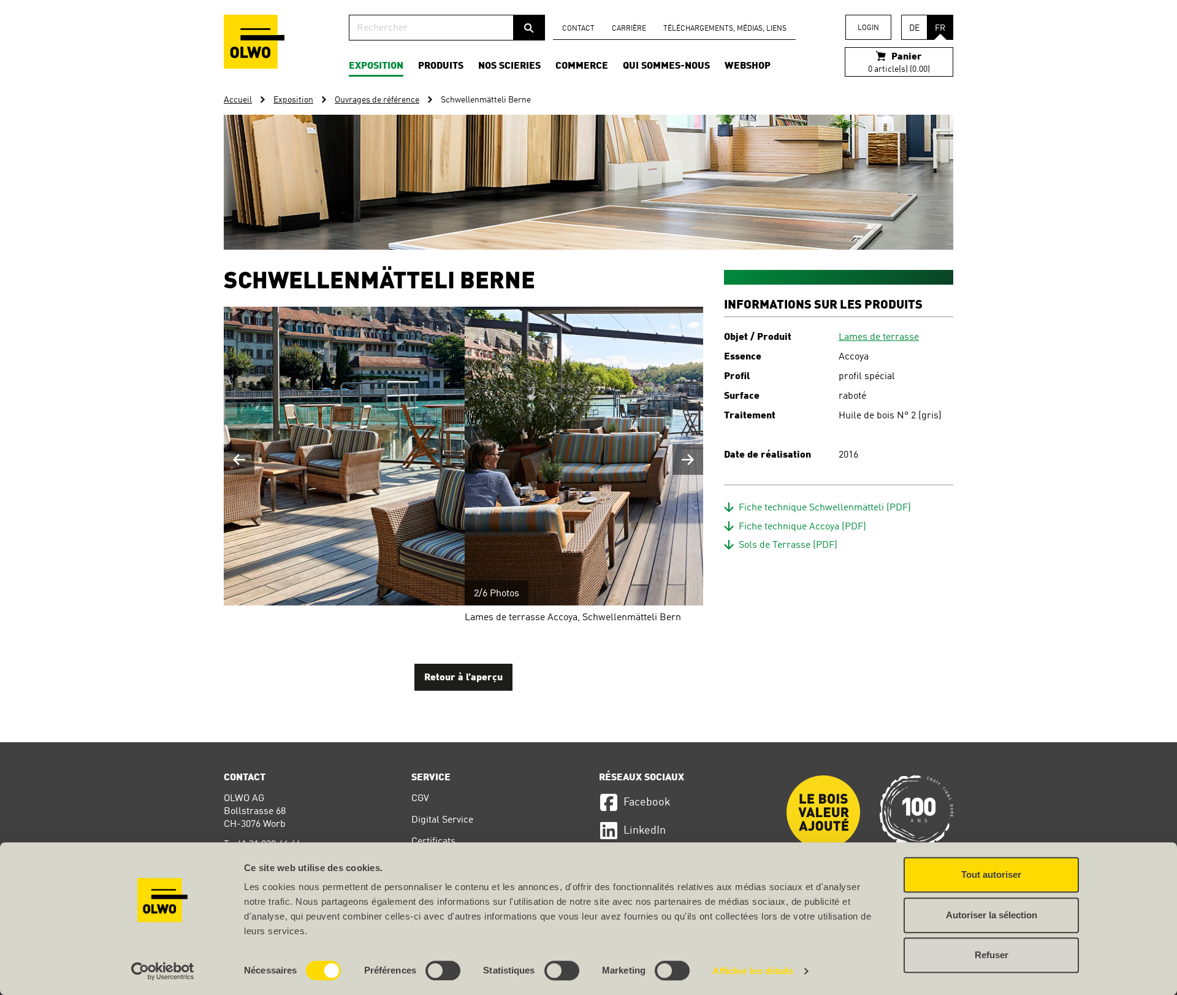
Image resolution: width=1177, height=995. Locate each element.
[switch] (442, 970)
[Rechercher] (529, 27)
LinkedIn (644, 830)
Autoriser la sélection (991, 915)
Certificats (433, 842)
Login (868, 28)
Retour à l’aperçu (463, 678)
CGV (420, 799)
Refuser (991, 955)
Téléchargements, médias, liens (725, 29)
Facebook (647, 802)
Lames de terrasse (879, 337)
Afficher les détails (752, 971)
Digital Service (442, 820)
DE (914, 28)
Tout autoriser (991, 874)
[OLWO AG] (254, 42)
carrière (629, 29)
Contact (578, 29)
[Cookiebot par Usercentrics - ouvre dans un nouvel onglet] (162, 971)
